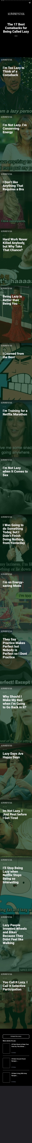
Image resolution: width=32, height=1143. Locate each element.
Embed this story (16, 1036)
